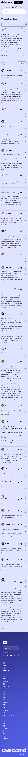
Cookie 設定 (6, 728)
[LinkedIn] (6, 55)
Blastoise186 (8, 150)
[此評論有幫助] (25, 70)
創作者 (5, 705)
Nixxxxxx (7, 313)
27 (26, 56)
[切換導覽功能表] (25, 2)
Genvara (7, 109)
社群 (4, 707)
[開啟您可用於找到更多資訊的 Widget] (23, 754)
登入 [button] (18, 2)
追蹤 (14, 24)
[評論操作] (25, 77)
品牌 (4, 684)
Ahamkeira (8, 213)
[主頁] (6, 2)
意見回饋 (5, 702)
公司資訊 (5, 738)
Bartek (7, 361)
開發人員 (5, 710)
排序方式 (21, 63)
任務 (4, 712)
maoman (7, 524)
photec (7, 543)
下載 (4, 663)
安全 (4, 697)
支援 (4, 694)
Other (20, 7)
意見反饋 (14, 7)
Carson (7, 449)
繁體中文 (7, 648)
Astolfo (7, 83)
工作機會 (5, 681)
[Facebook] (2, 55)
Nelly (6, 28)
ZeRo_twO (8, 481)
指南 (4, 731)
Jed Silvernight (5, 288)
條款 (4, 723)
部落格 (5, 699)
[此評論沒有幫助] (25, 74)
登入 (3, 628)
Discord (8, 7)
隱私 (4, 726)
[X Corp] (4, 55)
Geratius (7, 230)
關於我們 (5, 679)
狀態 (4, 668)
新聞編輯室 (6, 686)
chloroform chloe (9, 175)
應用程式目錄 (6, 670)
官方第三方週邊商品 (8, 715)
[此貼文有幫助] (25, 29)
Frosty (7, 348)
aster (6, 468)
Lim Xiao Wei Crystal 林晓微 (8, 582)
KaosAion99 (8, 70)
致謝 (4, 733)
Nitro (4, 665)
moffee (7, 134)
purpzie (7, 254)
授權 (4, 736)
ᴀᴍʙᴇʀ (6, 559)
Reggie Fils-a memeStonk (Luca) (9, 498)
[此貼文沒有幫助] (25, 34)
